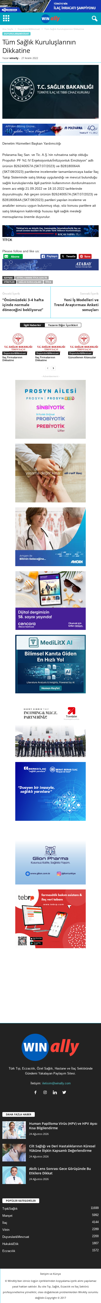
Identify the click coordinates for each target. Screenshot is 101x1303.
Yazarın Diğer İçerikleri (63, 325)
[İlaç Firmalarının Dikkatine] (17, 343)
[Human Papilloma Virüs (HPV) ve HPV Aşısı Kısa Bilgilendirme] (14, 1130)
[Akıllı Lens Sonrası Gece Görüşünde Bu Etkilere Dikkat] (14, 1175)
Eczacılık (8, 1251)
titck (48, 282)
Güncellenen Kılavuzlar (82, 357)
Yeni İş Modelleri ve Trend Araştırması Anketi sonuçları (76, 304)
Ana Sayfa (7, 29)
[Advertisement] (50, 982)
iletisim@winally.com (56, 1083)
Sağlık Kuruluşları (30, 282)
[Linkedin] (56, 1093)
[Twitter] (65, 1093)
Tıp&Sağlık (10, 1208)
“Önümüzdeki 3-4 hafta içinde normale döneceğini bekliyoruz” (23, 304)
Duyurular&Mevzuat (29, 29)
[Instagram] (46, 1093)
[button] (94, 19)
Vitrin (5, 1230)
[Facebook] (36, 1093)
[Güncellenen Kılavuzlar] (83, 343)
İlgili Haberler (32, 325)
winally (13, 58)
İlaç (4, 1222)
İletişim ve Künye (50, 1273)
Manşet (7, 1215)
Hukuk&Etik (10, 1244)
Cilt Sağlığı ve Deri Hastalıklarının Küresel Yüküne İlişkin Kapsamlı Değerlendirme (62, 1148)
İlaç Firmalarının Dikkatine (12, 358)
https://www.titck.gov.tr (32, 277)
